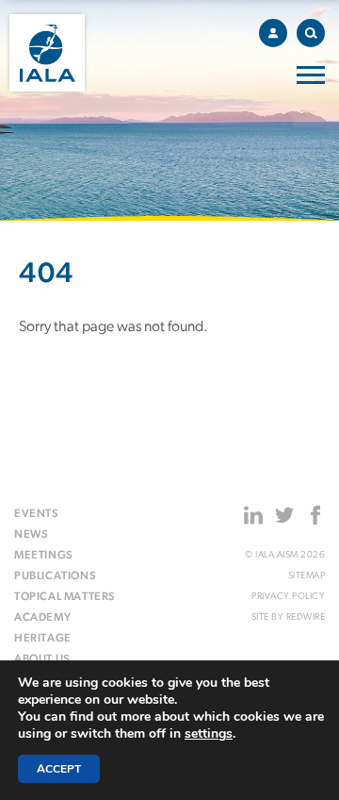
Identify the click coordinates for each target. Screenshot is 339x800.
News (31, 535)
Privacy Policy (288, 597)
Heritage (43, 638)
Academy (42, 618)
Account (273, 33)
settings (209, 733)
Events (36, 514)
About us (42, 659)
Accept (59, 768)
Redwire (306, 617)
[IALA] (47, 53)
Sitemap (306, 576)
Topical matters (65, 597)
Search (311, 33)
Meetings (43, 555)
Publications (55, 576)
